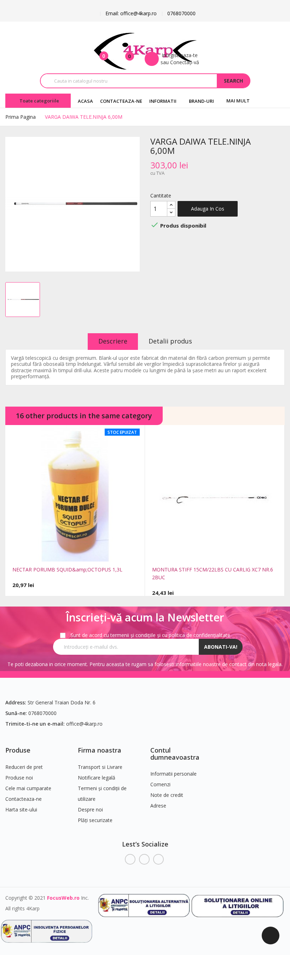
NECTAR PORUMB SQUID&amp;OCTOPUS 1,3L (67, 569)
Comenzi (160, 784)
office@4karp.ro (84, 723)
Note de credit (166, 795)
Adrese (158, 805)
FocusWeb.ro (63, 897)
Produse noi (19, 777)
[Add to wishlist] (90, 553)
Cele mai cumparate (28, 788)
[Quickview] (59, 553)
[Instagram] (158, 859)
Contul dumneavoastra (174, 753)
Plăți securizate (95, 820)
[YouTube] (144, 859)
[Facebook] (130, 859)
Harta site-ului (21, 809)
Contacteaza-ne (23, 798)
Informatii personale (173, 773)
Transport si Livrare (100, 767)
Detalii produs (170, 341)
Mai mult (238, 100)
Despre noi (90, 809)
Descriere (112, 341)
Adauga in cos (207, 208)
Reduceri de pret (24, 767)
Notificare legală (96, 777)
